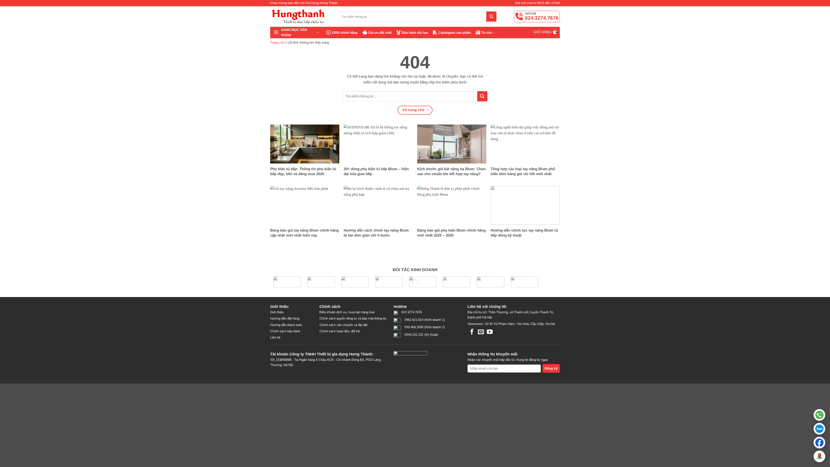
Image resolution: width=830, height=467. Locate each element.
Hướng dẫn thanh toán (286, 325)
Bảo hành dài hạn (415, 32)
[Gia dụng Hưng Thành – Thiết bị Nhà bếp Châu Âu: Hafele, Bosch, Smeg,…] (301, 16)
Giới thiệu (277, 312)
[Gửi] (491, 16)
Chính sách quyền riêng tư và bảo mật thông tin (352, 318)
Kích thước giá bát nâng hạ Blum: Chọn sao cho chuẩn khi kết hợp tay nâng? (451, 171)
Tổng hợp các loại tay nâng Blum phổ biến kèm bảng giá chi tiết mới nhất (523, 171)
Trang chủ (277, 42)
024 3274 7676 (411, 312)
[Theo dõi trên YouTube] (490, 332)
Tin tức (486, 32)
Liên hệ (275, 337)
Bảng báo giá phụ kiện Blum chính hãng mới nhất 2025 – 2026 (451, 232)
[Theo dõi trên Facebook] (472, 332)
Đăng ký (551, 368)
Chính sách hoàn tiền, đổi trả (339, 331)
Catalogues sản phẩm (454, 32)
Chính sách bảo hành (285, 331)
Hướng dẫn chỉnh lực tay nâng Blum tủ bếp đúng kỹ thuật (524, 232)
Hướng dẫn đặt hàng (284, 318)
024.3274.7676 (542, 18)
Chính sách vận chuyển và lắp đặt (343, 325)
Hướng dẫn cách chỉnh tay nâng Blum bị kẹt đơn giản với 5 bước (376, 232)
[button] (819, 429)
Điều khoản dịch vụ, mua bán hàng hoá (346, 312)
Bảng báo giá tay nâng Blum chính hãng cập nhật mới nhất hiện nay (304, 232)
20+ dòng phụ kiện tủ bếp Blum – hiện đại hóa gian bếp (376, 171)
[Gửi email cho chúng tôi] (481, 332)
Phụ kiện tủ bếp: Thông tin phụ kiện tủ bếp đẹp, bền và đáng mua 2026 (303, 171)
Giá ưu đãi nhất (380, 32)
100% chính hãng (345, 32)
